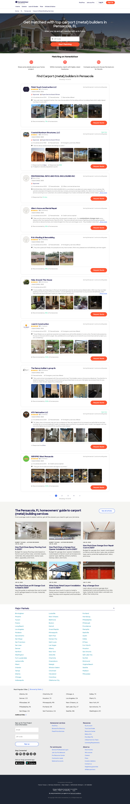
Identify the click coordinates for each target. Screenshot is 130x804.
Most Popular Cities (21, 689)
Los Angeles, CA (72, 698)
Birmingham (19, 613)
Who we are (88, 752)
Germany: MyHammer (54, 785)
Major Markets (22, 608)
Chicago (18, 677)
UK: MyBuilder (88, 785)
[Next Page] (80, 496)
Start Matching (65, 44)
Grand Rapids (54, 629)
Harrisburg (86, 617)
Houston (86, 648)
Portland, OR (47, 707)
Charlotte (52, 658)
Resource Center (90, 731)
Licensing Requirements (92, 742)
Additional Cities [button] (20, 715)
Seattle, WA (70, 711)
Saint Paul (52, 636)
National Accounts (57, 761)
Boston (51, 623)
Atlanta (17, 674)
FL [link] (21, 11)
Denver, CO (23, 698)
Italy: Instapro (65, 785)
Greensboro (53, 661)
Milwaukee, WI (24, 703)
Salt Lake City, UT (72, 707)
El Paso (85, 642)
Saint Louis (53, 642)
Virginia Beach (88, 664)
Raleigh (51, 664)
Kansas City (53, 639)
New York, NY (94, 703)
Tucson (17, 620)
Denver (17, 648)
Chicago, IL (70, 694)
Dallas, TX (92, 694)
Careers (87, 755)
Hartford (18, 652)
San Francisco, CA (49, 711)
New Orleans (53, 617)
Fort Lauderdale (21, 658)
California (60, 790)
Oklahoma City (54, 680)
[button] (38, 111)
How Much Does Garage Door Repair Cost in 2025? (98, 546)
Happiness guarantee (91, 766)
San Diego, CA (24, 711)
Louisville (52, 613)
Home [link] (17, 11)
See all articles (107, 511)
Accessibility (73, 790)
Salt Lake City (87, 655)
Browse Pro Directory (58, 728)
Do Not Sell (66, 790)
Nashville (86, 632)
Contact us (88, 764)
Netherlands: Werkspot (77, 785)
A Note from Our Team (91, 740)
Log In (101, 2)
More (41, 6)
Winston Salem (54, 667)
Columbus (52, 677)
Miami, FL (92, 698)
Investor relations (90, 761)
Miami (17, 664)
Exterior (24, 6)
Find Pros (54, 725)
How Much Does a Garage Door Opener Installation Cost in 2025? (63, 548)
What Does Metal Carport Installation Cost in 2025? (65, 587)
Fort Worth (87, 645)
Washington (19, 655)
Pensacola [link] (27, 11)
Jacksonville (19, 661)
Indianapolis (19, 680)
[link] (65, 89)
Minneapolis (53, 632)
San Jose (18, 645)
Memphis (86, 629)
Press (86, 758)
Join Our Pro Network (58, 752)
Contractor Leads (57, 758)
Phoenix (18, 617)
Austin (85, 636)
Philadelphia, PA (25, 707)
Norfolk (85, 658)
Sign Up (110, 2)
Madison (86, 671)
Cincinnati (52, 671)
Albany (51, 648)
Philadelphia (87, 620)
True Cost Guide (90, 728)
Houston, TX (47, 698)
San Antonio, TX (95, 707)
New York (52, 652)
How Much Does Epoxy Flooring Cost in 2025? (30, 548)
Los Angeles (19, 629)
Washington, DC (95, 711)
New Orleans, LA (72, 703)
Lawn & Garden (33, 6)
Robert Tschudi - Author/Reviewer (27, 542)
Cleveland (52, 674)
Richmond (86, 661)
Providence (87, 626)
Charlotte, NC (48, 694)
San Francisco (20, 642)
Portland (86, 613)
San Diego (18, 639)
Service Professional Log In (60, 750)
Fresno (17, 623)
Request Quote (98, 123)
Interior (17, 6)
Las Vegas (52, 645)
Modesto (18, 632)
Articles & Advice (50, 6)
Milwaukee (86, 674)
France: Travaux (42, 785)
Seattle (85, 667)
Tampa (17, 671)
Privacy (55, 790)
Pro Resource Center (58, 755)
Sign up (27, 744)
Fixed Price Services (58, 731)
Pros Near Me (89, 737)
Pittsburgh (86, 623)
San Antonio (87, 652)
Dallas (85, 639)
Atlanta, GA (23, 694)
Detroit (51, 626)
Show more (103, 193)
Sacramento (19, 636)
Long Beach (19, 626)
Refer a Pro (88, 734)
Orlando (18, 667)
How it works (89, 750)
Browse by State (35, 689)
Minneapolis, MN (48, 703)
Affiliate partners (90, 769)
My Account (88, 725)
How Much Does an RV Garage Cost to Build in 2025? (30, 587)
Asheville (52, 655)
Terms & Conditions (75, 793)
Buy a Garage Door (91, 586)
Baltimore (52, 620)
